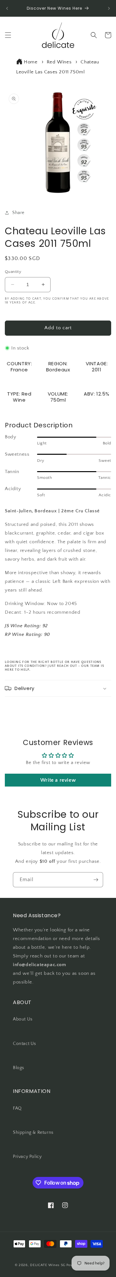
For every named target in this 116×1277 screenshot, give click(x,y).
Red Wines (59, 62)
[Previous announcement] (7, 8)
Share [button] (18, 212)
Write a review (58, 780)
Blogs (18, 1067)
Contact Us (24, 1043)
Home (30, 62)
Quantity (13, 271)
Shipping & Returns (33, 1132)
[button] (8, 35)
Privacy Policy (27, 1156)
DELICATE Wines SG (47, 1265)
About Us (23, 1019)
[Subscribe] (96, 879)
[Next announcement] (109, 8)
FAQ (17, 1108)
